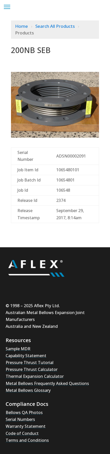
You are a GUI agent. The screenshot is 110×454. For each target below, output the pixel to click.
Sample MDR (18, 349)
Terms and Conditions (27, 440)
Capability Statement (26, 355)
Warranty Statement (26, 426)
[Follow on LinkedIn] (43, 286)
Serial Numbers (20, 419)
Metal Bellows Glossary (28, 390)
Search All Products (55, 26)
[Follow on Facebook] (58, 286)
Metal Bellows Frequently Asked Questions (47, 383)
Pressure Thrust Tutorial (29, 362)
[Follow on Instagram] (27, 286)
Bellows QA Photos (24, 412)
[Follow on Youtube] (12, 286)
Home (22, 26)
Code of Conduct (22, 433)
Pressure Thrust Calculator (32, 369)
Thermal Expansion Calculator (35, 376)
